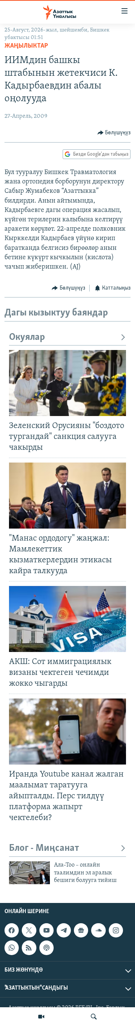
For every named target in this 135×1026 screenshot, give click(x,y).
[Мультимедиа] (41, 1016)
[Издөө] (93, 1016)
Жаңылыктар (26, 46)
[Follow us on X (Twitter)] (29, 930)
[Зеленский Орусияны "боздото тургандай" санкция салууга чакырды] (67, 383)
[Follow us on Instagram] (116, 930)
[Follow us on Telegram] (64, 930)
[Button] (114, 133)
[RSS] (29, 947)
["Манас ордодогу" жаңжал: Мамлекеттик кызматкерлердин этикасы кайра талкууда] (67, 496)
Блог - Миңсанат (44, 848)
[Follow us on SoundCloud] (98, 930)
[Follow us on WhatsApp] (11, 947)
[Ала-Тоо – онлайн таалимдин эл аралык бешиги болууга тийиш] (29, 872)
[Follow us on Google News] (81, 930)
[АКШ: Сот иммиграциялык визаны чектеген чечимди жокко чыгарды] (67, 619)
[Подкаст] (46, 947)
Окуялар (27, 337)
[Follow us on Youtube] (46, 930)
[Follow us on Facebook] (11, 930)
